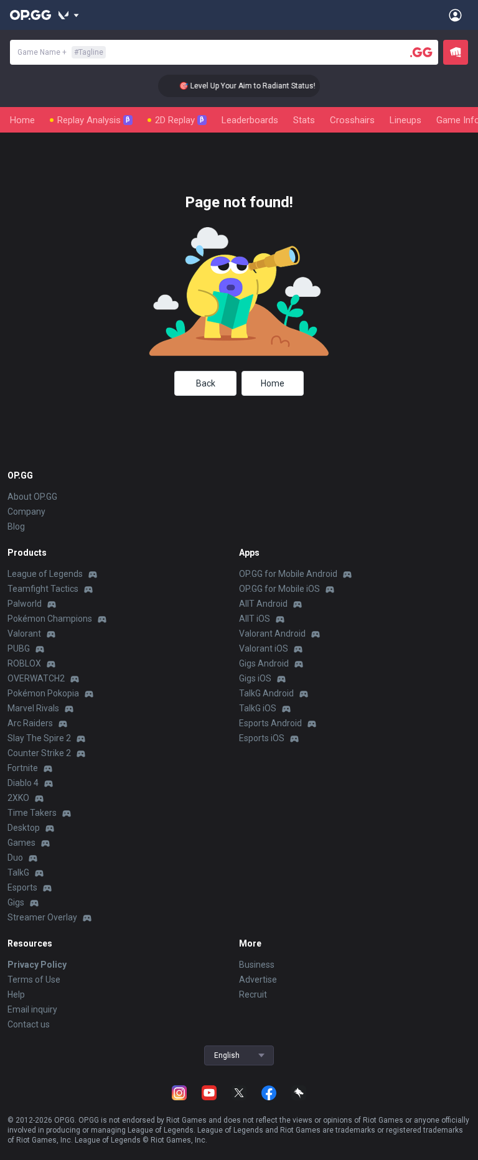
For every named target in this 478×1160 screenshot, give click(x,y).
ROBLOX (24, 663)
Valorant (24, 633)
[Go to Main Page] (30, 15)
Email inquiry (32, 1009)
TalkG (18, 872)
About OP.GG (32, 497)
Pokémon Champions (49, 619)
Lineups (405, 120)
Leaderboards (250, 120)
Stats (304, 120)
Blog (16, 526)
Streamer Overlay (42, 917)
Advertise (258, 980)
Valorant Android (272, 633)
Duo (15, 858)
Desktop (23, 828)
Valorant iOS (263, 648)
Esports (22, 887)
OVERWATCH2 (36, 678)
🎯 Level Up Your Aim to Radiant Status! (241, 86)
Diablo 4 (23, 783)
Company (26, 512)
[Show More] (69, 14)
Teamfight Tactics (42, 589)
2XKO (18, 798)
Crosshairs (352, 120)
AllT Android (263, 604)
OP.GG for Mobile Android (288, 574)
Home (22, 120)
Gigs (15, 902)
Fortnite (22, 768)
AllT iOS (254, 619)
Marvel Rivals (33, 708)
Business (256, 965)
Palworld (24, 604)
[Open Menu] (455, 14)
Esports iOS (261, 738)
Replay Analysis (93, 120)
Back (205, 383)
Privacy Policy (37, 965)
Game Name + (60, 52)
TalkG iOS (257, 708)
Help (16, 994)
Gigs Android (264, 663)
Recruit (253, 994)
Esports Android (270, 723)
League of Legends (45, 574)
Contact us (28, 1024)
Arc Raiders (30, 723)
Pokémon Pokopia (43, 693)
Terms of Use (33, 980)
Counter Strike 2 (39, 753)
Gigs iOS (255, 678)
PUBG (18, 648)
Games (21, 843)
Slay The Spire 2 (39, 738)
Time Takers (32, 813)
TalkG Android (266, 693)
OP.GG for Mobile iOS (279, 589)
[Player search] (421, 52)
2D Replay (179, 120)
